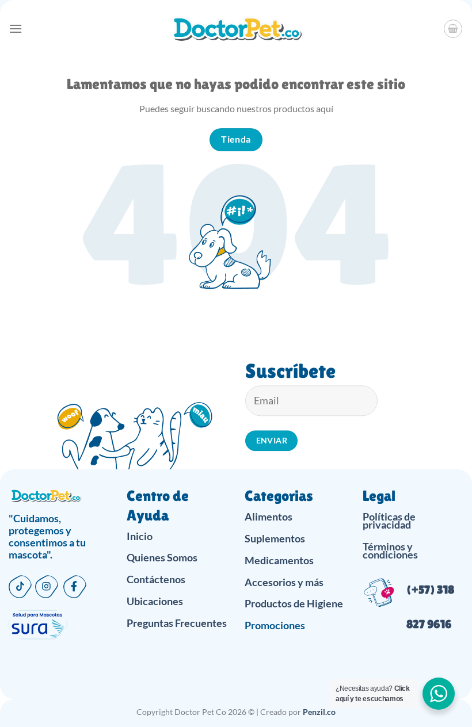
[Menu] (15, 28)
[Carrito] (453, 29)
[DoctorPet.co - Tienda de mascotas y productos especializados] (236, 28)
